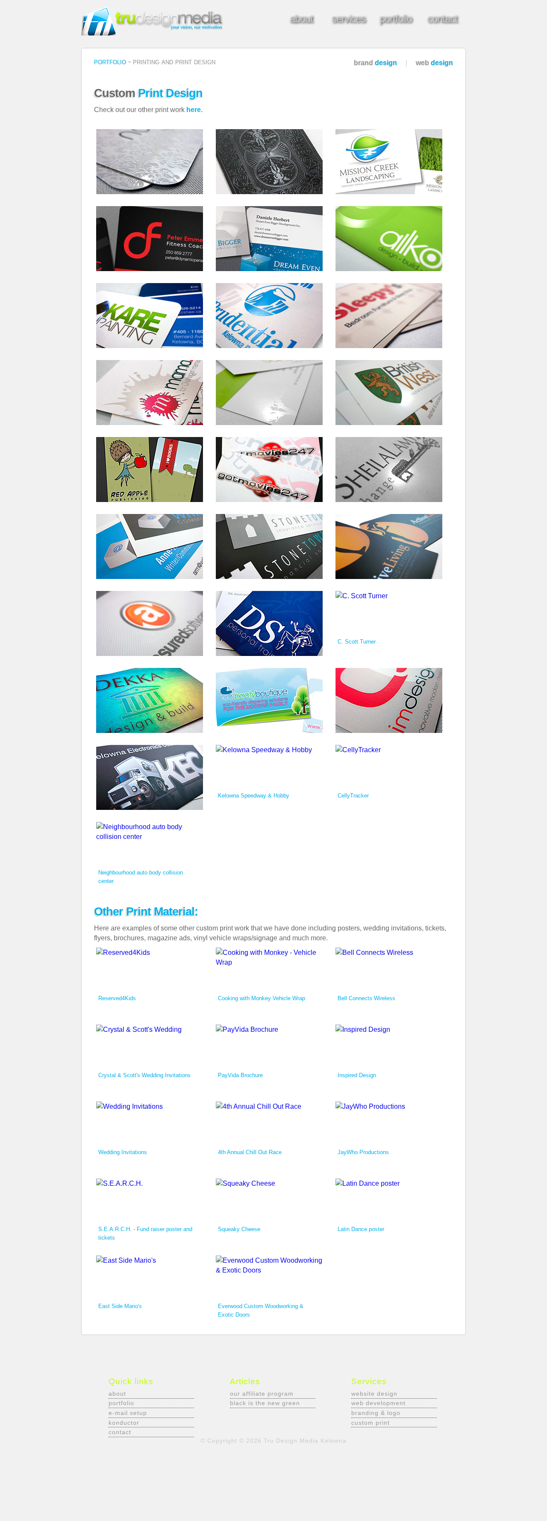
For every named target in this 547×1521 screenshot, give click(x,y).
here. (194, 109)
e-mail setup (128, 1412)
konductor (124, 1422)
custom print (370, 1422)
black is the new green (265, 1403)
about (117, 1393)
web (434, 62)
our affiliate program (262, 1393)
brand (376, 62)
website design (374, 1393)
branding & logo (375, 1412)
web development (378, 1403)
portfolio (111, 61)
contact (120, 1432)
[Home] (154, 33)
